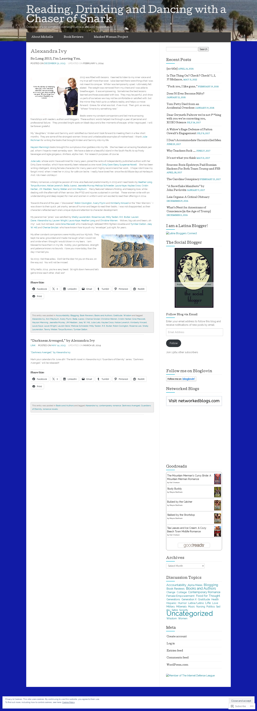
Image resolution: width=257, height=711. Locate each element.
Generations (173, 599)
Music (191, 606)
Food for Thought (208, 595)
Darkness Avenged (131, 405)
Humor (182, 603)
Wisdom (127, 315)
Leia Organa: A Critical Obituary (188, 197)
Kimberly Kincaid (119, 203)
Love (215, 603)
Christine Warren (109, 220)
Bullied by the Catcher (179, 501)
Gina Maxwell (68, 224)
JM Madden (71, 322)
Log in (171, 644)
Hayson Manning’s (40, 147)
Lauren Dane (64, 326)
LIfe (208, 603)
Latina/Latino (196, 602)
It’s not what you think (181, 158)
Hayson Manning (40, 322)
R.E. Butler (124, 217)
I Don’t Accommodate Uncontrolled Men (194, 140)
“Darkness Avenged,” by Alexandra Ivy (63, 341)
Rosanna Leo (98, 217)
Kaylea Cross (134, 185)
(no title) (172, 69)
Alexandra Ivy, (44, 220)
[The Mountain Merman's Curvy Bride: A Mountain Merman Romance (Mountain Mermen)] (217, 478)
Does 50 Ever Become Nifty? (185, 94)
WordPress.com (177, 665)
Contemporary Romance (204, 592)
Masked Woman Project (111, 37)
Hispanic (171, 602)
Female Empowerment (180, 595)
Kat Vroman (175, 482)
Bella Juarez (70, 185)
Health (215, 599)
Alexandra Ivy (38, 319)
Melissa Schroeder (104, 185)
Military (170, 606)
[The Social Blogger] (194, 277)
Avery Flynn (99, 203)
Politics (210, 606)
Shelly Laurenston (81, 217)
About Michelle (42, 37)
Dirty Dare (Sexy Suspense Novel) (119, 164)
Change (170, 592)
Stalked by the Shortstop (181, 514)
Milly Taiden (112, 217)
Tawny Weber (60, 189)
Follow (174, 343)
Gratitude (117, 315)
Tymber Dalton (138, 224)
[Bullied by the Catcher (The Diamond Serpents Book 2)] (217, 505)
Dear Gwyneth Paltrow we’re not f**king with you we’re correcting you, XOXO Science (194, 119)
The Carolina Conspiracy (183, 179)
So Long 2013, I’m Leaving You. (56, 58)
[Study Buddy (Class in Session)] (217, 492)
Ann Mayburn (79, 189)
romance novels (50, 409)
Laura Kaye (121, 185)
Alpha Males (195, 585)
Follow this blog (193, 403)
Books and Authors (103, 315)
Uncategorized (189, 613)
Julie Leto (35, 161)
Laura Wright (50, 326)
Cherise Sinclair (50, 227)
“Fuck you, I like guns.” (182, 87)
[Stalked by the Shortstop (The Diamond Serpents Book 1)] (217, 518)
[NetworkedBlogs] (194, 400)
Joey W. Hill (84, 322)
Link (33, 345)
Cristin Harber (124, 319)
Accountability (62, 315)
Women (182, 618)
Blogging (74, 315)
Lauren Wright (59, 220)
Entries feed (175, 651)
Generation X (189, 599)
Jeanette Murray (86, 185)
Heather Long (145, 182)
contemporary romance (110, 405)
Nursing (200, 606)
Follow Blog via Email (182, 314)
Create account (177, 637)
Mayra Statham (176, 492)
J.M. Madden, (45, 189)
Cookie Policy (68, 702)
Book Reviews (73, 37)
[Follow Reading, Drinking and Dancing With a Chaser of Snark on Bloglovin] (181, 378)
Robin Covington (83, 203)
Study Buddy (174, 488)
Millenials (181, 606)
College (182, 592)
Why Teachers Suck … (181, 151)
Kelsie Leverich (55, 185)
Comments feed (178, 658)
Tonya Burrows (38, 185)
